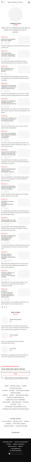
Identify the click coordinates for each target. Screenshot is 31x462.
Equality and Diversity (21, 441)
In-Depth (5, 390)
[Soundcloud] (17, 413)
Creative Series (16, 392)
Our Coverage (7, 421)
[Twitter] (11, 413)
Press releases (16, 402)
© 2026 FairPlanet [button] (15, 448)
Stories (24, 386)
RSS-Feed (25, 402)
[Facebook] (5, 413)
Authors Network (21, 426)
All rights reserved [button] (15, 450)
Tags (19, 404)
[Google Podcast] (26, 413)
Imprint (20, 446)
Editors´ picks (17, 421)
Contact (8, 444)
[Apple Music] (23, 413)
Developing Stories (22, 390)
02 (4, 307)
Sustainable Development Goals (15, 406)
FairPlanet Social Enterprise (15, 399)
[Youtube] (14, 413)
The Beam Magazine (22, 395)
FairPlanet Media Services (15, 397)
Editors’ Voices (15, 386)
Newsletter (6, 402)
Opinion (11, 395)
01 (2, 307)
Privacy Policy (25, 378)
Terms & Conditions (19, 444)
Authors (13, 404)
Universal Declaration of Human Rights (15, 409)
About (7, 386)
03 (6, 307)
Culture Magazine (15, 388)
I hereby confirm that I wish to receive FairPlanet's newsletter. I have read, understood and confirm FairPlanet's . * (17, 378)
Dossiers (12, 390)
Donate (5, 395)
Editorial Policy (8, 441)
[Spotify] (20, 413)
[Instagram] (8, 413)
